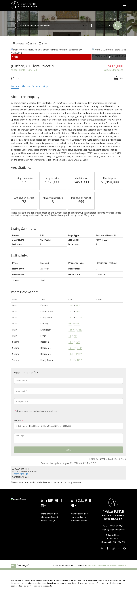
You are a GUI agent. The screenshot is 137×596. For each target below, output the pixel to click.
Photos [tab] (26, 86)
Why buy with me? (49, 513)
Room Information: (24, 292)
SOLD (120, 18)
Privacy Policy (91, 565)
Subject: (17, 420)
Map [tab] (45, 86)
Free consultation (79, 520)
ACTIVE (110, 18)
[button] (102, 548)
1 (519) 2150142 (20, 474)
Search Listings (48, 520)
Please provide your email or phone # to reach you (36, 411)
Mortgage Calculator (50, 517)
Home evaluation (78, 517)
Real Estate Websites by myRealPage (112, 565)
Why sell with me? (79, 513)
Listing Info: (19, 255)
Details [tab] (15, 86)
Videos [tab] (36, 86)
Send (68, 449)
